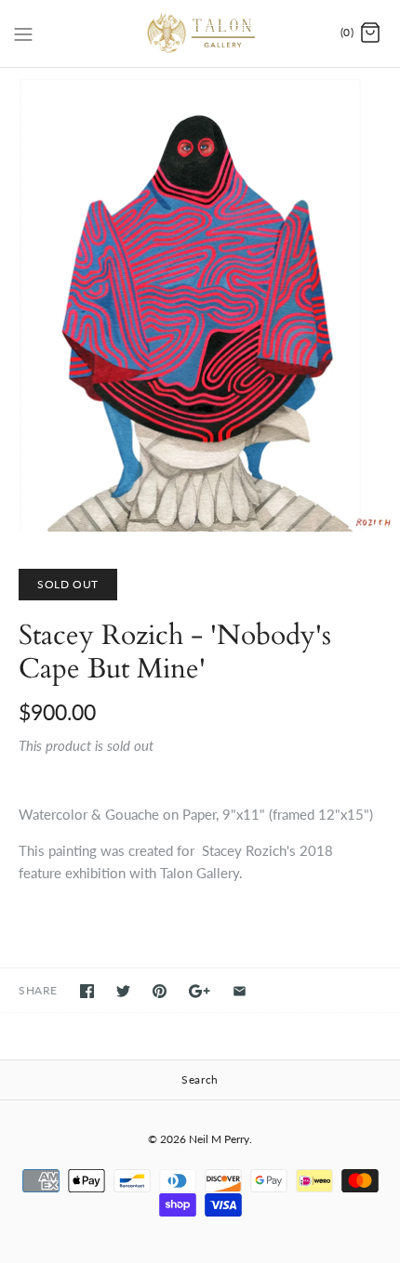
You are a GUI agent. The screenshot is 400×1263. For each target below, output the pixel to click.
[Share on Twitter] (123, 991)
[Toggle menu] (23, 32)
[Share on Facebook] (87, 991)
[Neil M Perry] (200, 33)
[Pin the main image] (160, 991)
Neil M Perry (219, 1139)
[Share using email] (240, 991)
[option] (200, 300)
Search (200, 1079)
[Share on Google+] (199, 991)
